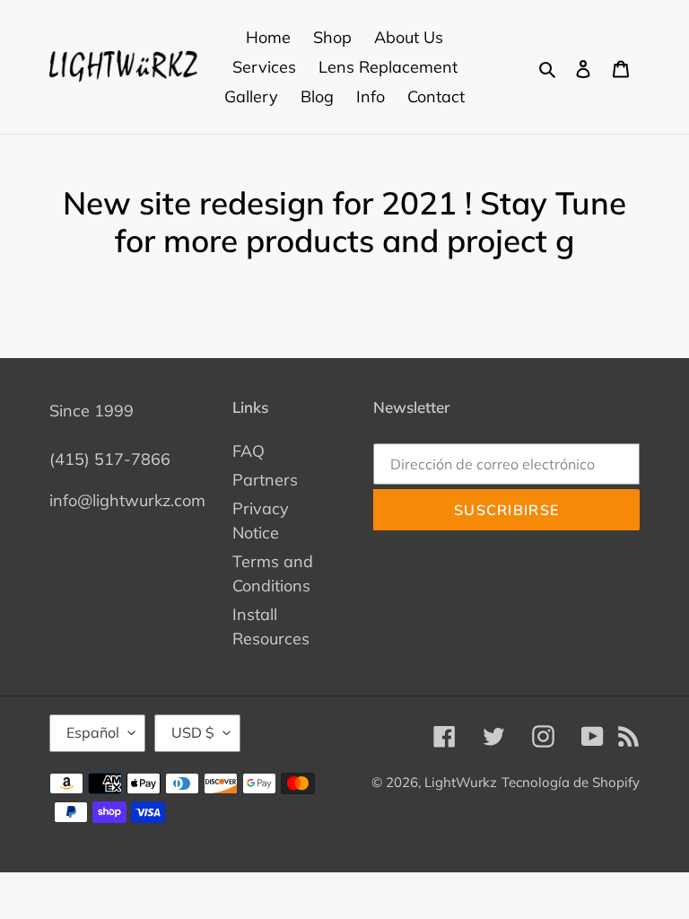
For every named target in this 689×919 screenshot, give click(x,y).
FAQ (248, 451)
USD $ (192, 732)
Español (92, 732)
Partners (265, 479)
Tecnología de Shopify (570, 782)
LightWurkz (460, 782)
